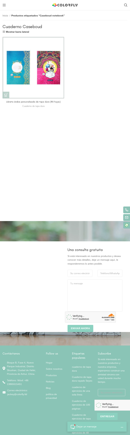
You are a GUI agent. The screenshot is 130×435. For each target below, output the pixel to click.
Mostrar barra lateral (17, 31)
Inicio (6, 15)
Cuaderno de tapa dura (33, 106)
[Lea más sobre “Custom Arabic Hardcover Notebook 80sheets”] (6, 95)
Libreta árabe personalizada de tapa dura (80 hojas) (33, 101)
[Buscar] (125, 5)
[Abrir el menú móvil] (4, 5)
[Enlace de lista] (22, 382)
